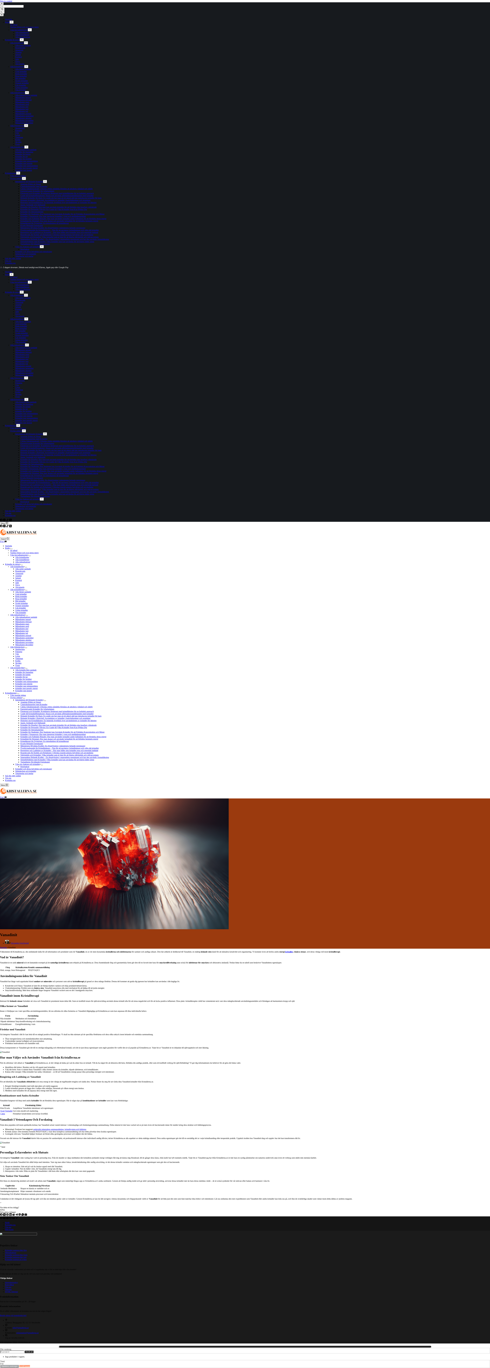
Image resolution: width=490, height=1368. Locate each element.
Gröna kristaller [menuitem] (21, 87)
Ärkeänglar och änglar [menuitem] (24, 256)
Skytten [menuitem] (18, 142)
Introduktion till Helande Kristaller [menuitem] (29, 181)
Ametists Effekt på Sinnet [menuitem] (30, 184)
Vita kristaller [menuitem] (20, 90)
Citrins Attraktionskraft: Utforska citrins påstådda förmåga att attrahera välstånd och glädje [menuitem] (56, 189)
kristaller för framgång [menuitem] (24, 152)
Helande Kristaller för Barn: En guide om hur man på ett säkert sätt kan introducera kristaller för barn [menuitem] (60, 198)
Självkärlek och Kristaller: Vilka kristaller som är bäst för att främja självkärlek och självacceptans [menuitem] (59, 237)
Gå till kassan (24, 1366)
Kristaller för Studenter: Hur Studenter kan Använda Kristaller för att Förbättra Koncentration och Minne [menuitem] (62, 214)
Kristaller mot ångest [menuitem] (23, 170)
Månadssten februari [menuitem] (23, 100)
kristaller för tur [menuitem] (21, 156)
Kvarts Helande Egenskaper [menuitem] (31, 225)
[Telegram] (16, 1215)
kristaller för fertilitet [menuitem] (23, 159)
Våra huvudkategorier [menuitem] (19, 30)
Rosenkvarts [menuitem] (20, 48)
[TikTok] (7, 520)
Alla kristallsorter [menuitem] (22, 32)
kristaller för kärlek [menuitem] (22, 154)
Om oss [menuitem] (8, 261)
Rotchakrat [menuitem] (24, 249)
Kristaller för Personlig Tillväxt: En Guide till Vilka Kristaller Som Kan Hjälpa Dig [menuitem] (53, 209)
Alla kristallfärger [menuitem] (22, 35)
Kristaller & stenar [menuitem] (12, 40)
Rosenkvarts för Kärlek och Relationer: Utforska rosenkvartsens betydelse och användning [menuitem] (56, 235)
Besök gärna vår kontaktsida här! (13, 1315)
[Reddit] (13, 1215)
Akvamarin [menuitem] (19, 64)
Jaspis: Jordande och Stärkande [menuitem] (32, 205)
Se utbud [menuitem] (13, 25)
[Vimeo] (16, 1218)
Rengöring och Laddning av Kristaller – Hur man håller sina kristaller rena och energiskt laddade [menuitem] (59, 232)
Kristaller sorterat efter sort (15, 1257)
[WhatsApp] (22, 1215)
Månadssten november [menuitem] (24, 120)
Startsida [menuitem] (8, 19)
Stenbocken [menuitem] (20, 128)
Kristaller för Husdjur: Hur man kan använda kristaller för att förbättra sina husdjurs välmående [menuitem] (58, 207)
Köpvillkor (9, 1285)
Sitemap (8, 1289)
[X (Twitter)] (10, 520)
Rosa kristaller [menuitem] (21, 76)
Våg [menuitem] (17, 133)
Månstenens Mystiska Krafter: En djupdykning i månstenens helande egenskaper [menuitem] (52, 228)
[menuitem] (12, 22)
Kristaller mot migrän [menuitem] (23, 163)
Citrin (2, 1114)
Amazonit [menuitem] (19, 50)
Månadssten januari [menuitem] (23, 97)
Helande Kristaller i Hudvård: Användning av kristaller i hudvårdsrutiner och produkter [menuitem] (55, 200)
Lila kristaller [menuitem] (20, 85)
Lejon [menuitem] (17, 135)
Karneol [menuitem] (18, 57)
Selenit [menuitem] (18, 55)
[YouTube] (13, 1218)
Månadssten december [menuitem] (24, 123)
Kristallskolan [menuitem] (10, 173)
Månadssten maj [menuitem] (21, 107)
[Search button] (2, 11)
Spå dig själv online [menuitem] (13, 258)
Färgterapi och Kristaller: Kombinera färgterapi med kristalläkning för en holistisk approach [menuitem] (57, 193)
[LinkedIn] (10, 1215)
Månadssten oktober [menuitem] (23, 118)
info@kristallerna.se (21, 1328)
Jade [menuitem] (17, 59)
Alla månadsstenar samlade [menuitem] (26, 95)
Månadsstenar (10, 1253)
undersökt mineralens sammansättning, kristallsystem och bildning (59, 1129)
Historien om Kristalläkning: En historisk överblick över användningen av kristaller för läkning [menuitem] (58, 202)
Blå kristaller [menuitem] (20, 78)
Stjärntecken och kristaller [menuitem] (25, 254)
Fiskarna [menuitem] (18, 130)
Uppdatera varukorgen (9, 1366)
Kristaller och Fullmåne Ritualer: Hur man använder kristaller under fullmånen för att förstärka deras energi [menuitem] (63, 219)
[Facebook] (1, 520)
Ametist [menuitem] (18, 52)
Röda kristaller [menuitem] (21, 74)
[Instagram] (4, 520)
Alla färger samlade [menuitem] (23, 69)
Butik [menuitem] (7, 22)
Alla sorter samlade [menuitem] (23, 45)
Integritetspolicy (11, 1282)
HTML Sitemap (11, 1292)
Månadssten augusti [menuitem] (23, 114)
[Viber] (19, 1215)
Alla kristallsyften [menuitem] (17, 147)
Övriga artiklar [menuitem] (16, 178)
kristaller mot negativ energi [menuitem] (26, 168)
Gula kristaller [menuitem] (21, 71)
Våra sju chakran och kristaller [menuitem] (27, 247)
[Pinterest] (7, 1215)
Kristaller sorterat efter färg (16, 1250)
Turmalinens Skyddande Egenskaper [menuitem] (35, 244)
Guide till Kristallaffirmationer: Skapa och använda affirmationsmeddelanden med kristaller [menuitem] (57, 196)
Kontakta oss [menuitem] (10, 263)
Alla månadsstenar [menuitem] (22, 37)
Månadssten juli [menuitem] (21, 111)
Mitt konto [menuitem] (9, 1229)
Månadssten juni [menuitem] (21, 109)
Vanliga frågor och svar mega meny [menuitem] (24, 27)
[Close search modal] (2, 3)
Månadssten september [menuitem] (24, 116)
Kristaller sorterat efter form (16, 1255)
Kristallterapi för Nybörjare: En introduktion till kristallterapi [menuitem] (44, 223)
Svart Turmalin (6, 1111)
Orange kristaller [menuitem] (22, 83)
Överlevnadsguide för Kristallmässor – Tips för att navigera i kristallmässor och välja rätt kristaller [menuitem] (59, 230)
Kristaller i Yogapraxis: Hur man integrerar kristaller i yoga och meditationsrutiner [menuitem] (53, 216)
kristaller (289, 952)
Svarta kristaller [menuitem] (21, 81)
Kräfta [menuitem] (17, 140)
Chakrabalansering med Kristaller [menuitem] (33, 186)
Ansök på (29, 1352)
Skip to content (6, 1)
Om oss (8, 1287)
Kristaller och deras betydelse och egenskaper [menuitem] (33, 251)
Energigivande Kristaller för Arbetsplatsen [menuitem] (37, 191)
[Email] (25, 1215)
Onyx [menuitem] (17, 61)
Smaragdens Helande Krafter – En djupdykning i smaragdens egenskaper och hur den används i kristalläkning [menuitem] (64, 239)
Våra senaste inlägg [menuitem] (18, 176)
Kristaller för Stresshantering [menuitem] (31, 212)
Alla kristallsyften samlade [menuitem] (25, 150)
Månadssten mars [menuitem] (22, 102)
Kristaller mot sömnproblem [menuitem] (26, 161)
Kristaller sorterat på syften (16, 1259)
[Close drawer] (2, 15)
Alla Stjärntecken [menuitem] (17, 126)
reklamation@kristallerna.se (27, 1333)
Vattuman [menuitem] (19, 137)
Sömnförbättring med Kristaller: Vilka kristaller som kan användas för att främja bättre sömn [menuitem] (57, 242)
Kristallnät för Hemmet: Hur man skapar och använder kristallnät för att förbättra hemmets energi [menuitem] (59, 221)
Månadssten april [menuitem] (22, 104)
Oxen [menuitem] (17, 144)
